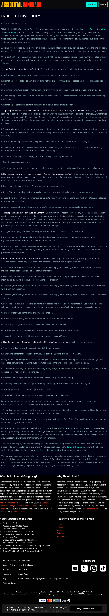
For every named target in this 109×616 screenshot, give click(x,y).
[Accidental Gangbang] (21, 4)
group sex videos (18, 512)
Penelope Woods (21, 506)
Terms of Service (97, 29)
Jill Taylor (9, 506)
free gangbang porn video (94, 509)
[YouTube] (75, 568)
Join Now (91, 4)
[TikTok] (103, 568)
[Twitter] (84, 568)
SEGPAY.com (84, 594)
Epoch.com (15, 594)
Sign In (103, 4)
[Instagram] (93, 568)
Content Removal (58, 596)
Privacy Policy (11, 32)
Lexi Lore (33, 506)
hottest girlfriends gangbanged (13, 503)
